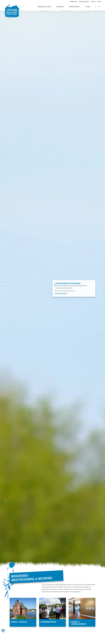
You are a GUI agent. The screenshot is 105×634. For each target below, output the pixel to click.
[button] (3, 631)
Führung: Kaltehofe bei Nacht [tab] (2, 284)
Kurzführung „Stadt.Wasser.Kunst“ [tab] (2, 292)
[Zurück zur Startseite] (12, 11)
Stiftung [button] (87, 6)
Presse (99, 1)
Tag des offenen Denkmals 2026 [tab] (2, 289)
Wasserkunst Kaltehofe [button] (44, 6)
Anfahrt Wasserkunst (84, 1)
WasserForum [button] (60, 6)
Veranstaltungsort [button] (74, 6)
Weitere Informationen (61, 293)
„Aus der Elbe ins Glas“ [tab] (2, 290)
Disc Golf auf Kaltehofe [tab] (2, 287)
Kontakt (93, 1)
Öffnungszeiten (74, 1)
